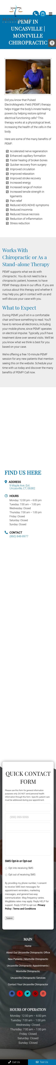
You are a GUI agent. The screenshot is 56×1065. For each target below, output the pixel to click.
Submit (9, 918)
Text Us (43, 1062)
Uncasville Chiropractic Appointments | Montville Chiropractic (28, 968)
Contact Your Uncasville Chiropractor (28, 984)
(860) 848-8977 (36, 14)
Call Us (16, 1062)
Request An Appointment (43, 14)
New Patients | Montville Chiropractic (28, 959)
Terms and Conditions (24, 908)
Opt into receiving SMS (20, 868)
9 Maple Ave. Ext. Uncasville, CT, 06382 (22, 487)
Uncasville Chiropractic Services (28, 977)
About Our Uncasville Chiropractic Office (28, 952)
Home (28, 946)
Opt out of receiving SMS (21, 874)
